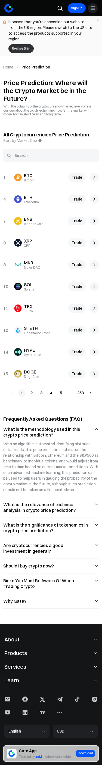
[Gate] (8, 8)
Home (8, 67)
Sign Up (76, 8)
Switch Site (21, 48)
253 (80, 392)
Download (85, 753)
